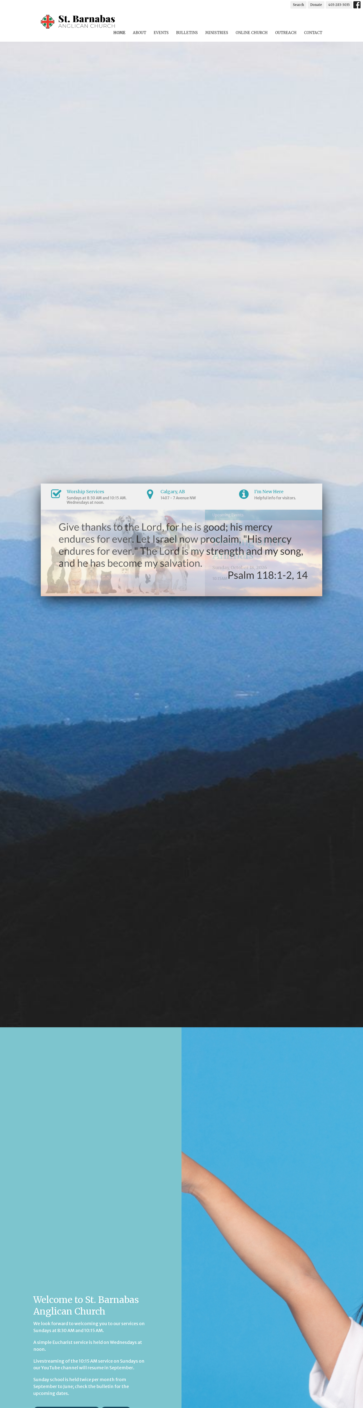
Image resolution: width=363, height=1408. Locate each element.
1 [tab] (174, 599)
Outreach (286, 32)
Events (161, 32)
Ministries (216, 32)
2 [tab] (181, 599)
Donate (316, 5)
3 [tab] (188, 599)
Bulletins (187, 32)
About (139, 32)
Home (119, 32)
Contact (313, 32)
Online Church (252, 32)
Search (298, 5)
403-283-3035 (339, 5)
